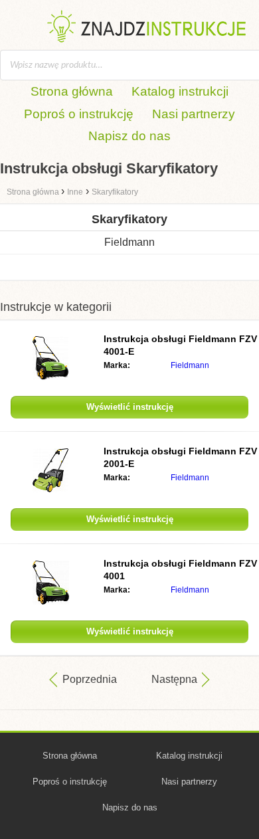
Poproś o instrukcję (78, 114)
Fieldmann (129, 242)
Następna (174, 679)
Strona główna (72, 91)
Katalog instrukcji (179, 91)
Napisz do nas (129, 136)
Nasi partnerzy (193, 114)
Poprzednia (89, 679)
